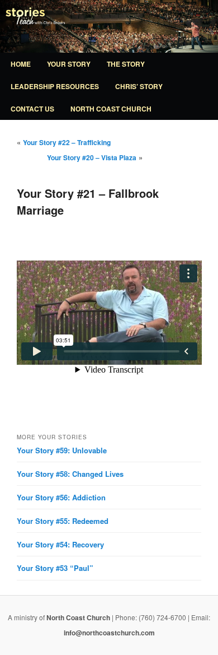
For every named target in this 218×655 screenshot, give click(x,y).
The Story (126, 64)
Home (21, 64)
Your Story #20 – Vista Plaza (91, 157)
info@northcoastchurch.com (109, 633)
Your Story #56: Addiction (61, 497)
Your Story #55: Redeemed (62, 520)
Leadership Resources (55, 86)
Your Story (69, 64)
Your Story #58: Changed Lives (70, 473)
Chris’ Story (139, 86)
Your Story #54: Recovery (60, 544)
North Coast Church (110, 109)
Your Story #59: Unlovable (62, 450)
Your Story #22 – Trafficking (67, 142)
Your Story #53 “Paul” (55, 568)
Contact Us (32, 109)
